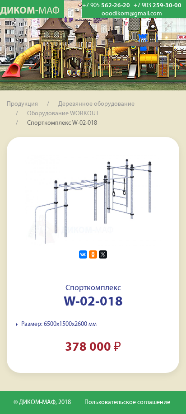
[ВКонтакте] (83, 254)
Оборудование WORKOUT (63, 113)
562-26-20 (106, 5)
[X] (103, 254)
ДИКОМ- (30, 11)
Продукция (22, 104)
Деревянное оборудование (96, 104)
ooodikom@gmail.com (132, 14)
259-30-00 (157, 5)
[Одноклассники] (93, 254)
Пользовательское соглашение (127, 402)
